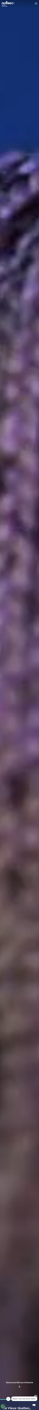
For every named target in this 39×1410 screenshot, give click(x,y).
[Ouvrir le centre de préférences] (3, 1406)
